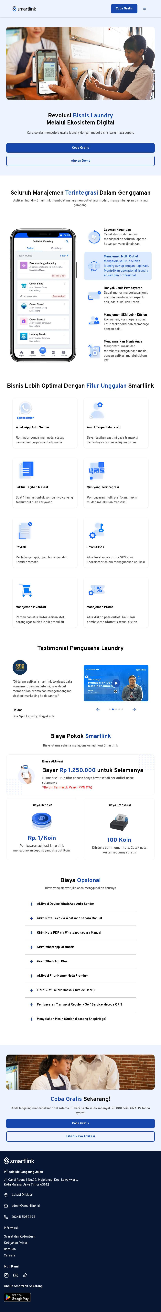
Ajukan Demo (80, 161)
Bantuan (10, 1249)
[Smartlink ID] (24, 9)
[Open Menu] (144, 8)
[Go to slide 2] (113, 709)
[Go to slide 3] (116, 709)
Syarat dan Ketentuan (19, 1237)
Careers (9, 1256)
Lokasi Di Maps (22, 1195)
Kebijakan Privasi (16, 1243)
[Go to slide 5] (122, 709)
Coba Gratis (124, 9)
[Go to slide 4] (119, 709)
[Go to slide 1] (110, 709)
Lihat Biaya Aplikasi (80, 1136)
